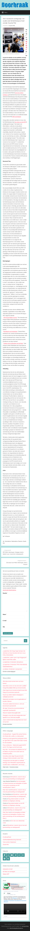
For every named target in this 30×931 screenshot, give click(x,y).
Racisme (20, 541)
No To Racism (26, 45)
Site (4, 627)
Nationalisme (14, 541)
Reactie (5, 593)
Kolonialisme (8, 541)
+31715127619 (25, 926)
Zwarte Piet (6, 844)
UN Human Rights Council (10, 317)
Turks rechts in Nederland (9, 842)
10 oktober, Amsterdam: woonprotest (12, 669)
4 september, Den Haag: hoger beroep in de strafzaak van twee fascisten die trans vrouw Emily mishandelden (14, 653)
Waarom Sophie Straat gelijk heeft (11, 712)
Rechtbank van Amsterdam (10, 331)
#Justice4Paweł (7, 837)
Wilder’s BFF (6, 874)
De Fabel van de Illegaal (9, 871)
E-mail (5, 620)
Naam (5, 614)
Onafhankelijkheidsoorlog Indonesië (12, 839)
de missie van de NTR (20, 122)
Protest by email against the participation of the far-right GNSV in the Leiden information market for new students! (15, 740)
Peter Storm (6, 789)
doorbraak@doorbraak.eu (9, 590)
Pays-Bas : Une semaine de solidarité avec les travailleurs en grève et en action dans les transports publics (14, 751)
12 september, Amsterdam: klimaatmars (13, 662)
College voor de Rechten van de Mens (13, 343)
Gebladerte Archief (7, 869)
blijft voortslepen (16, 116)
